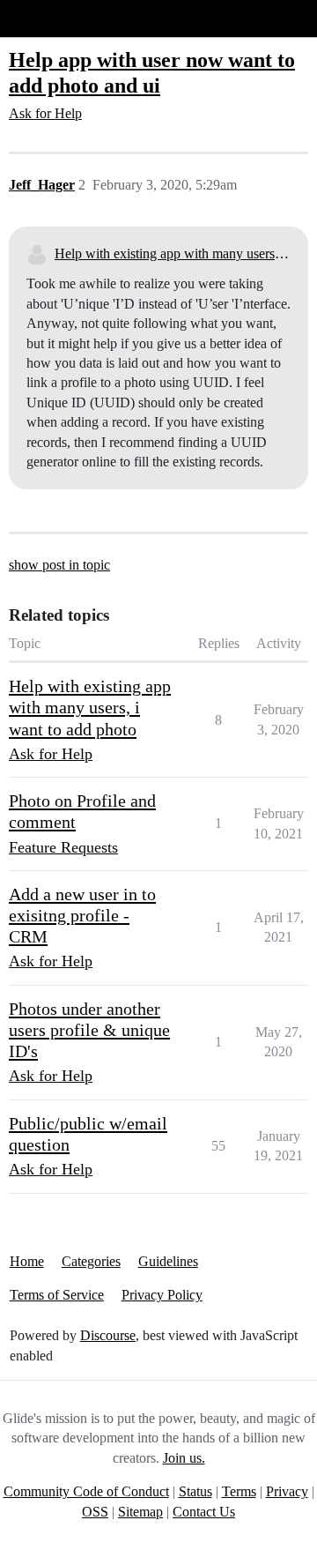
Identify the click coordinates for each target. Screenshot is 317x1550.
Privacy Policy (162, 1294)
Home (27, 1261)
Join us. (184, 1457)
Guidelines (168, 1261)
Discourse (108, 1335)
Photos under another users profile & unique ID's (89, 1030)
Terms (239, 1491)
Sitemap (140, 1511)
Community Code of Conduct (86, 1491)
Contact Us (204, 1511)
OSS (95, 1511)
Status (195, 1491)
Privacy (287, 1491)
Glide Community (59, 18)
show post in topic (59, 564)
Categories (91, 1261)
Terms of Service (57, 1294)
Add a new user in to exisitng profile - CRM (82, 915)
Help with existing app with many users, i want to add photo (173, 253)
